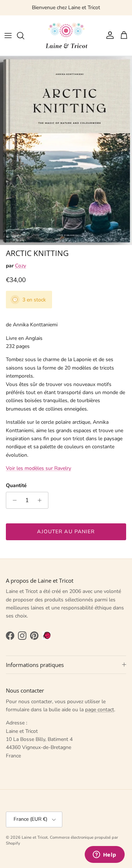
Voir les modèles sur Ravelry (38, 468)
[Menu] (8, 35)
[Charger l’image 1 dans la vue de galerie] (66, 150)
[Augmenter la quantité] (41, 500)
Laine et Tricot (35, 837)
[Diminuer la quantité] (12, 500)
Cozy (20, 265)
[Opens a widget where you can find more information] (104, 855)
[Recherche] (24, 35)
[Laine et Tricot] (66, 35)
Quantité (16, 485)
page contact (99, 709)
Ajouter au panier (66, 531)
